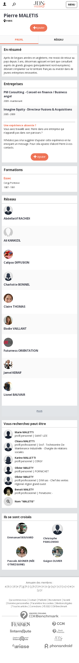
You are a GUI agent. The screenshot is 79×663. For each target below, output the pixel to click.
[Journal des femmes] (21, 624)
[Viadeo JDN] (58, 638)
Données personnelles (18, 603)
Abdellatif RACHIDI (17, 218)
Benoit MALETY (24, 489)
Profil (19, 39)
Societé (66, 600)
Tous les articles (20, 606)
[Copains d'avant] (21, 638)
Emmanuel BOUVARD (20, 537)
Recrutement (55, 600)
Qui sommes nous (18, 600)
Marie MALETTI (24, 432)
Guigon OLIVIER (52, 561)
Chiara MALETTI (24, 441)
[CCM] (58, 624)
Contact (32, 600)
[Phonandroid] (58, 646)
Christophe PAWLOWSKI (50, 540)
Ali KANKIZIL (12, 240)
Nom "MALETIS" (25, 501)
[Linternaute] (21, 631)
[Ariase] (21, 646)
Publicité (42, 600)
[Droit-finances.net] (58, 631)
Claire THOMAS (14, 307)
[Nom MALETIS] (8, 501)
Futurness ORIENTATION (21, 351)
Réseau (58, 39)
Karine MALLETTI (25, 457)
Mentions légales (64, 603)
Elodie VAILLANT (15, 329)
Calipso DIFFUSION (16, 262)
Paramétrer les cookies (42, 603)
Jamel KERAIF (12, 373)
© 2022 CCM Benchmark (55, 606)
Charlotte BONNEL (17, 284)
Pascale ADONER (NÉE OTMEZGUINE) (21, 562)
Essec (7, 178)
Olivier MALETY (24, 468)
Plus (39, 411)
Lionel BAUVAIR (14, 395)
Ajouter (40, 27)
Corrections (35, 606)
